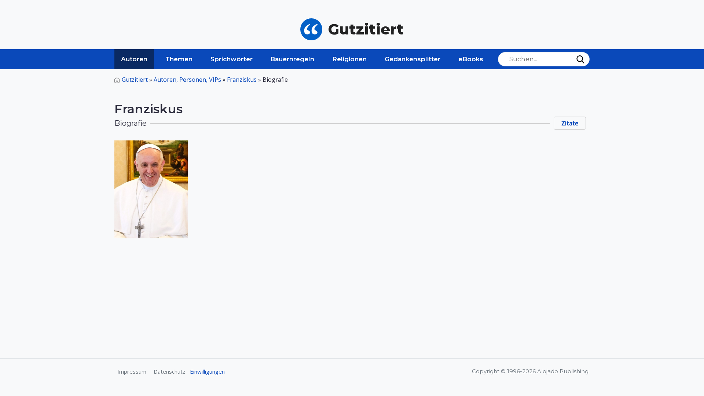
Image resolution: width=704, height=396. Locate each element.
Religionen (349, 59)
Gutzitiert (135, 80)
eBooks (470, 59)
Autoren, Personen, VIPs (187, 80)
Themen (178, 59)
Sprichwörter (231, 59)
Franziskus (242, 80)
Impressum (131, 371)
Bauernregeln (292, 59)
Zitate (569, 123)
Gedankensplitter (412, 59)
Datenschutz (170, 371)
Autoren (134, 59)
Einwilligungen (207, 371)
